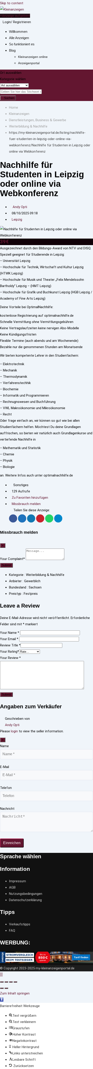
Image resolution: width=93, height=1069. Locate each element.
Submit (6, 565)
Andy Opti (20, 207)
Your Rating (9, 652)
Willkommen (18, 31)
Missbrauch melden (26, 504)
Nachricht (7, 809)
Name (4, 746)
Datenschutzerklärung (25, 900)
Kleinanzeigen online (33, 57)
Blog (12, 50)
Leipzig (17, 219)
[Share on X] (22, 518)
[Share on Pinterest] (40, 518)
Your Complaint (12, 559)
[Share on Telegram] (58, 518)
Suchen (9, 98)
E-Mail (4, 767)
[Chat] (33, 22)
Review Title (10, 645)
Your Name (9, 633)
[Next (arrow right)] (6, 988)
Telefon (6, 788)
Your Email (9, 639)
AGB (12, 887)
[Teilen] (6, 982)
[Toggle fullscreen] (11, 982)
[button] (1, 1000)
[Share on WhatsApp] (49, 518)
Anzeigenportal (29, 63)
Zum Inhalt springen (15, 993)
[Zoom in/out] (15, 982)
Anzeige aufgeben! (16, 16)
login (14, 731)
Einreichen (12, 843)
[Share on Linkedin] (31, 518)
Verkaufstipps (19, 924)
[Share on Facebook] (13, 518)
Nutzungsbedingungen (25, 894)
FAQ (12, 931)
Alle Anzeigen (19, 38)
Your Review (10, 658)
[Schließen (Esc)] (2, 982)
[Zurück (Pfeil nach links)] (2, 988)
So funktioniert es (22, 44)
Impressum (17, 881)
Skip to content (11, 3)
